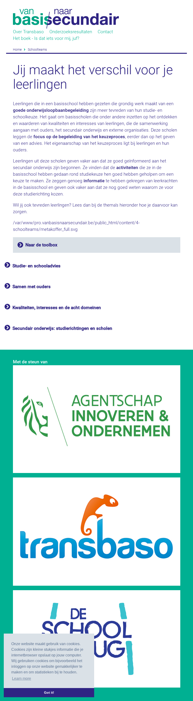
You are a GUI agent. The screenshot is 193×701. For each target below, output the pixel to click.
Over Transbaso (28, 31)
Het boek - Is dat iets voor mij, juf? (46, 38)
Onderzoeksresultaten (70, 31)
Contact (105, 31)
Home (17, 49)
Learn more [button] (21, 678)
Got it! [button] (49, 692)
